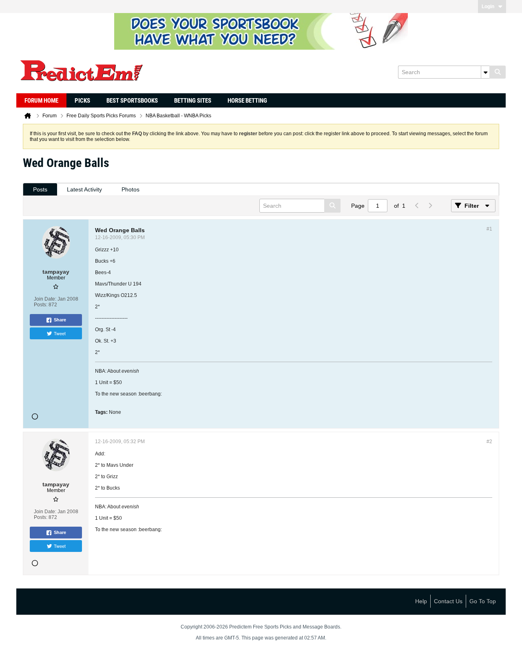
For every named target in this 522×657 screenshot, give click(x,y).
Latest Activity (84, 189)
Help (421, 601)
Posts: (40, 305)
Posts (40, 189)
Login (488, 6)
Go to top (482, 601)
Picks (82, 100)
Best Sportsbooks (132, 100)
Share (60, 319)
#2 (489, 441)
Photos (130, 189)
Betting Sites (192, 100)
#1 (489, 229)
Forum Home (41, 100)
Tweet (60, 333)
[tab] (40, 189)
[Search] (497, 72)
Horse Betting (247, 100)
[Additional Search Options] (485, 72)
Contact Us (448, 601)
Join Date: (45, 299)
